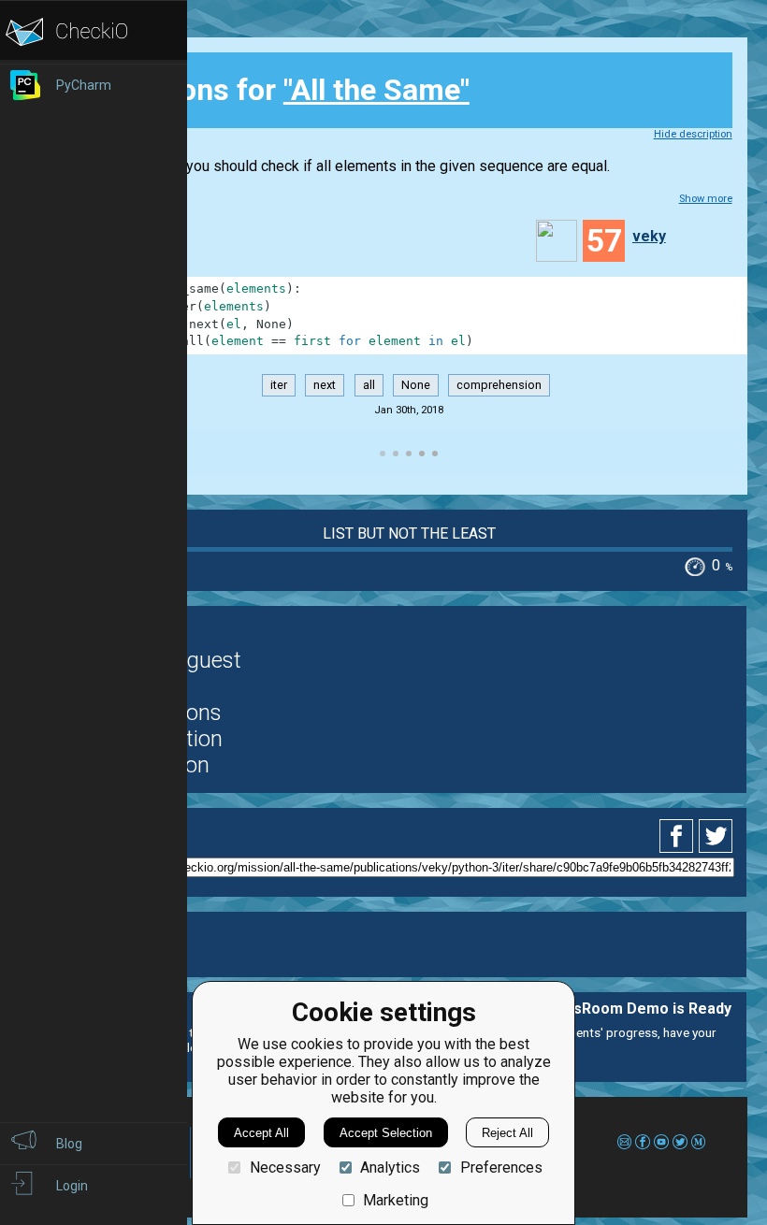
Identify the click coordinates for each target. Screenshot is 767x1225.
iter (278, 385)
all (369, 385)
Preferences (501, 1167)
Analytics (390, 1167)
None (415, 385)
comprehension (499, 385)
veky (649, 236)
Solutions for (285, 90)
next (324, 385)
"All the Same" (376, 90)
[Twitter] (716, 836)
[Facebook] (679, 836)
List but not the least (409, 533)
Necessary (285, 1167)
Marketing (395, 1200)
